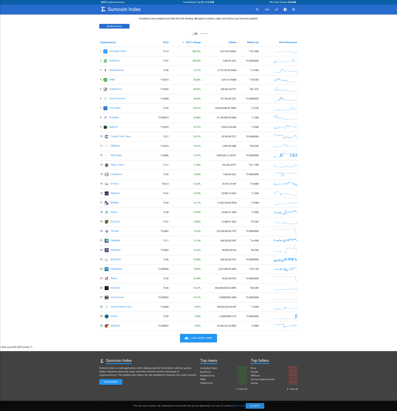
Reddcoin (115, 325)
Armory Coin (117, 297)
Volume (232, 42)
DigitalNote (117, 269)
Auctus (254, 383)
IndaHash (115, 250)
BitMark (115, 202)
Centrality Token (117, 51)
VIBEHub (115, 146)
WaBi (112, 79)
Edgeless (115, 193)
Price (166, 42)
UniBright (115, 240)
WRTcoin (255, 375)
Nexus (114, 212)
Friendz (254, 372)
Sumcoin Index (124, 9)
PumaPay (114, 117)
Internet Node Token (121, 306)
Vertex (114, 316)
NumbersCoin (116, 70)
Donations (111, 382)
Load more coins (198, 338)
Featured (204, 33)
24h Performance (288, 42)
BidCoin (113, 127)
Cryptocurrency (108, 42)
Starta (114, 278)
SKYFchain (116, 155)
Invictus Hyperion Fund (262, 379)
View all (241, 389)
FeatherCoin (115, 89)
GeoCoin (115, 221)
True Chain (114, 108)
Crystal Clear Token (121, 136)
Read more (238, 405)
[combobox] (266, 10)
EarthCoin (114, 60)
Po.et (253, 368)
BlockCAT (116, 259)
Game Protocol (117, 98)
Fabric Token (117, 165)
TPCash (115, 231)
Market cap (253, 42)
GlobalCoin (116, 174)
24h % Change (191, 42)
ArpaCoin (115, 288)
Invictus (115, 183)
